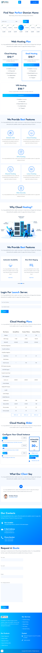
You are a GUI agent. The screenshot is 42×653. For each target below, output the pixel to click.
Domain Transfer (5, 638)
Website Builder (25, 624)
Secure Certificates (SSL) (6, 643)
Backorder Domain (5, 640)
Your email (3, 565)
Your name (3, 557)
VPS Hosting (25, 626)
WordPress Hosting (26, 619)
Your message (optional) (5, 582)
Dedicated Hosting (26, 628)
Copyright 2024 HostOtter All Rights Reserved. (30, 651)
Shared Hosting (25, 622)
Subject (2, 574)
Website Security (5, 645)
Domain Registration (5, 636)
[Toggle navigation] (19, 2)
